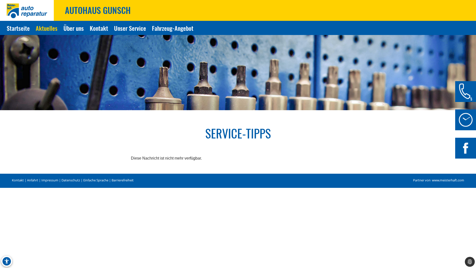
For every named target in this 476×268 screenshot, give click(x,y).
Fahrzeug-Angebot (172, 28)
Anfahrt (32, 180)
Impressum (49, 180)
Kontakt (99, 28)
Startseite (18, 28)
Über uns (73, 28)
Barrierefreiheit (123, 180)
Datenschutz (70, 180)
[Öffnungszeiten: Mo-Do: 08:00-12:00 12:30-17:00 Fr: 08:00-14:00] (465, 119)
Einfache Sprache (95, 180)
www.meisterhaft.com (448, 180)
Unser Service (130, 28)
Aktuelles (47, 28)
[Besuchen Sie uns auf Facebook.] (465, 148)
